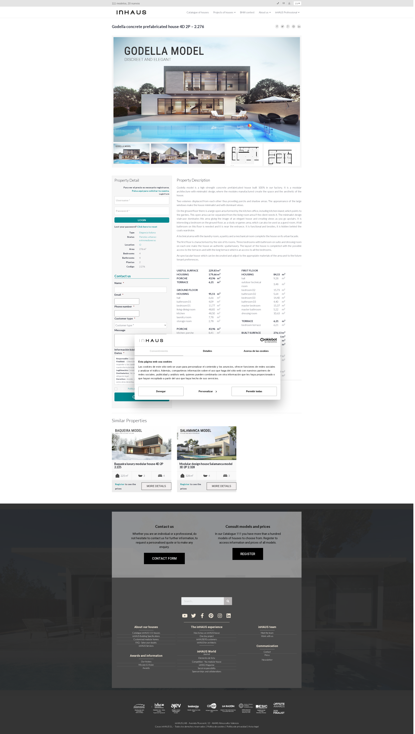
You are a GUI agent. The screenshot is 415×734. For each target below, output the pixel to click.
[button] (247, 554)
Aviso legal (253, 726)
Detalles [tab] (207, 351)
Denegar (161, 391)
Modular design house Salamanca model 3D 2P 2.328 (205, 465)
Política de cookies (216, 726)
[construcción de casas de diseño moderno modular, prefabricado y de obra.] (131, 12)
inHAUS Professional (286, 12)
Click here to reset (147, 226)
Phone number (124, 306)
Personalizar (206, 391)
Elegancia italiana (147, 232)
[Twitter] (193, 615)
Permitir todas (254, 391)
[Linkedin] (228, 615)
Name (119, 282)
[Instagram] (219, 615)
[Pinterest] (211, 615)
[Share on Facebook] (277, 26)
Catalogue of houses (198, 12)
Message (119, 330)
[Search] (228, 601)
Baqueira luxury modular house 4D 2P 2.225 (138, 465)
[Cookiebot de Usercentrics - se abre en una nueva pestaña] (263, 340)
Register (119, 484)
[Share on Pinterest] (293, 26)
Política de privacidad (237, 726)
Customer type (124, 318)
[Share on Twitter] (282, 26)
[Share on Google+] (288, 26)
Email (118, 294)
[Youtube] (184, 615)
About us (263, 12)
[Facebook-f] (202, 615)
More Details (156, 486)
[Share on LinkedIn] (299, 26)
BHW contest (247, 12)
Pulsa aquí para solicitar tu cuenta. (150, 190)
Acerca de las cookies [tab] (256, 351)
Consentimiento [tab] (159, 351)
